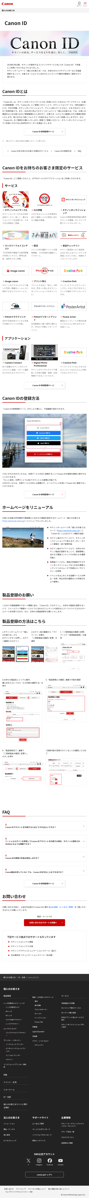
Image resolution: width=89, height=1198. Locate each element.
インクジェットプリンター (15, 1044)
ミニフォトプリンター (13, 1055)
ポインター (38, 1014)
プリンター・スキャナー (12, 1040)
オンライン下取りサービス (71, 1008)
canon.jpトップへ (44, 1174)
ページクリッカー (41, 1018)
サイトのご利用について (37, 1189)
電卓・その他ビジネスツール (42, 997)
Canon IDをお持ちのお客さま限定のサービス (29, 151)
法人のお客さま (11, 1117)
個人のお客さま (8, 10)
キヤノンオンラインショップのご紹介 (72, 1025)
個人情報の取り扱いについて (58, 1189)
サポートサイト (40, 1117)
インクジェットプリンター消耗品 (14, 1065)
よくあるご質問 (38, 1123)
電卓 (36, 1001)
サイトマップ (21, 1189)
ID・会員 (21, 977)
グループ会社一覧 (67, 1131)
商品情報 (7, 995)
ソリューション (9, 1123)
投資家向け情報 (67, 1143)
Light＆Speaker (38, 1031)
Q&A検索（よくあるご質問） (62, 907)
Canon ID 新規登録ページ (43, 131)
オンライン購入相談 (68, 1012)
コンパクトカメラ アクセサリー (16, 1034)
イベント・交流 (9, 1082)
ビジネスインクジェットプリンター (15, 1049)
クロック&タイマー (41, 1009)
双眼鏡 (34, 1027)
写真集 (34, 1036)
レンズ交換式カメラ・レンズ (14, 1003)
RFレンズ (9, 1011)
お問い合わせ (9, 1189)
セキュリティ (39, 1045)
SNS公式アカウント (44, 1154)
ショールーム (9, 1089)
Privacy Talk (39, 1022)
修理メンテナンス (38, 1140)
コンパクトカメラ (9, 1028)
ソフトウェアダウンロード (42, 1135)
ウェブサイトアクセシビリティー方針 (19, 1192)
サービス (65, 995)
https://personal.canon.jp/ (13, 521)
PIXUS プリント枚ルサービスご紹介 (72, 1018)
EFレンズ (9, 1015)
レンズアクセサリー (12, 1024)
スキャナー (9, 1059)
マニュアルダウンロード (41, 1129)
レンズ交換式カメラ (12, 1007)
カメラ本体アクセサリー (14, 1019)
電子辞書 (38, 1005)
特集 (5, 1074)
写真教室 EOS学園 (68, 1003)
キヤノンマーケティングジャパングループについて (72, 1124)
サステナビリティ (67, 1137)
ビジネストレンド (9, 1140)
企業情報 (66, 1117)
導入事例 (6, 1135)
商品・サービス (9, 1129)
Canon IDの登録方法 (63, 151)
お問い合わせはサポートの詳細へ (43, 922)
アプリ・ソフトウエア (40, 1041)
